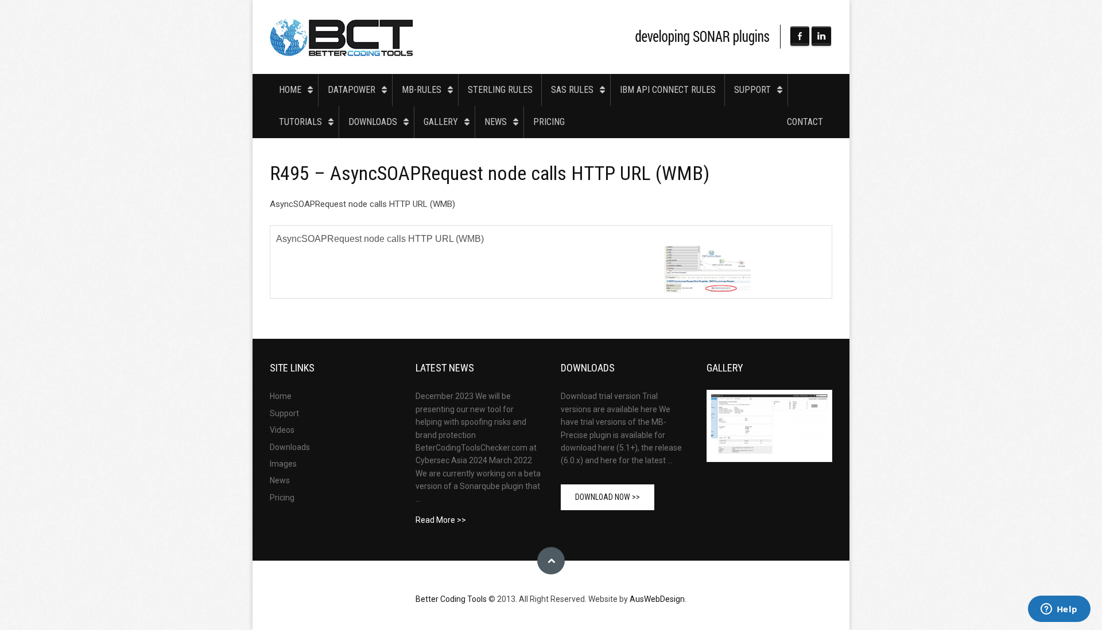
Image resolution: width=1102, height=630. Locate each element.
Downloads (372, 121)
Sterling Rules (500, 89)
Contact (805, 121)
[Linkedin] (821, 36)
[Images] (769, 426)
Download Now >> (607, 497)
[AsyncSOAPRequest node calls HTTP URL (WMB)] (708, 268)
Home (290, 89)
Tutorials (300, 121)
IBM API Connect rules (668, 89)
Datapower (351, 89)
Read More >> (441, 520)
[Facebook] (800, 36)
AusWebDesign (657, 599)
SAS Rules (572, 89)
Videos (282, 430)
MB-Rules (421, 89)
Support (752, 89)
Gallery (441, 121)
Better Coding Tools (342, 36)
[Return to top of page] (551, 560)
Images (283, 463)
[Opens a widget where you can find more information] (1059, 610)
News (495, 121)
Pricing (549, 121)
